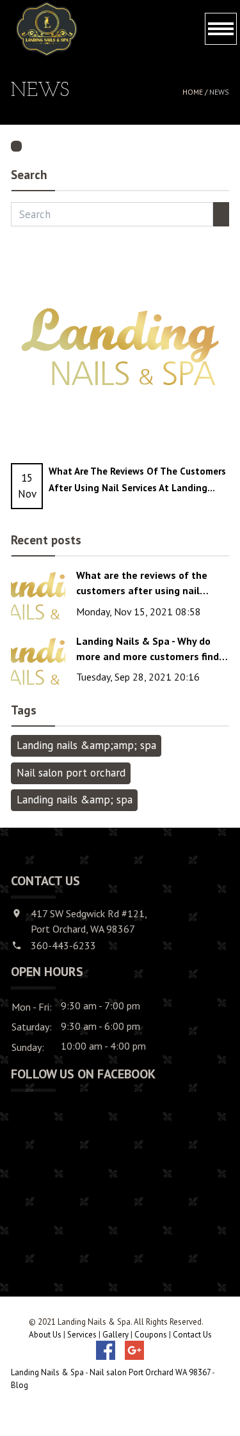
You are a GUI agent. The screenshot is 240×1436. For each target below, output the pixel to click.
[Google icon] (134, 1350)
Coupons (150, 1334)
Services (82, 1334)
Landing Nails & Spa (47, 1372)
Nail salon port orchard (71, 773)
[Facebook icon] (105, 1350)
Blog (19, 1385)
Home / (195, 92)
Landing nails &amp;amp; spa (86, 745)
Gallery (115, 1334)
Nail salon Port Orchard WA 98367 (150, 1372)
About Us (45, 1334)
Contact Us (192, 1334)
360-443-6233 (63, 945)
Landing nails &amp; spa (74, 800)
